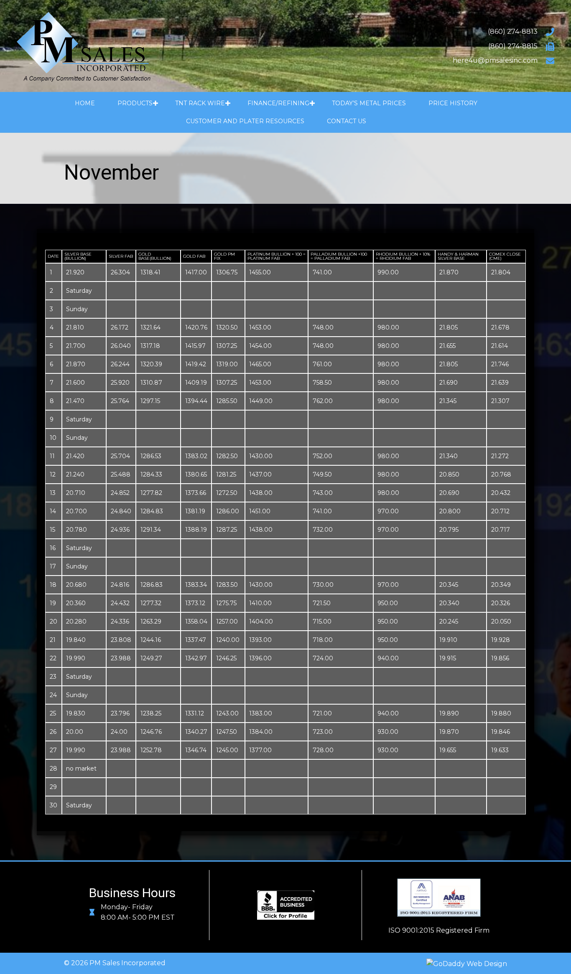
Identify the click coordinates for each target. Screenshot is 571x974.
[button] (155, 103)
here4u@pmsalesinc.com (495, 60)
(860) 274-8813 (513, 32)
